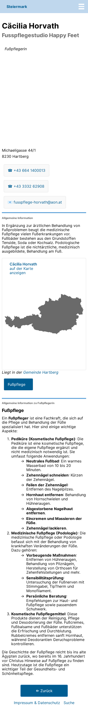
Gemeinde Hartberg (40, 372)
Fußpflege (16, 384)
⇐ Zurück (44, 690)
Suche (69, 702)
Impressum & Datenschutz (37, 702)
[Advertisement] (44, 100)
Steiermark (17, 6)
